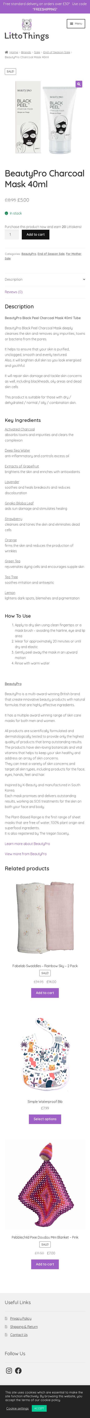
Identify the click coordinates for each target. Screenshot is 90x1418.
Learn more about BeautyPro (27, 844)
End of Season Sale (56, 52)
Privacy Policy (20, 1318)
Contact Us (19, 1335)
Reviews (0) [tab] (14, 292)
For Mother (73, 254)
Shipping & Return (24, 1327)
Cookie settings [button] (17, 1408)
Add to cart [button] (45, 993)
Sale (37, 52)
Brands (26, 52)
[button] (79, 84)
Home (14, 52)
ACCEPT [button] (39, 1408)
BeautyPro (29, 254)
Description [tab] (13, 279)
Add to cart (36, 234)
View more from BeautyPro (26, 854)
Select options (45, 1119)
